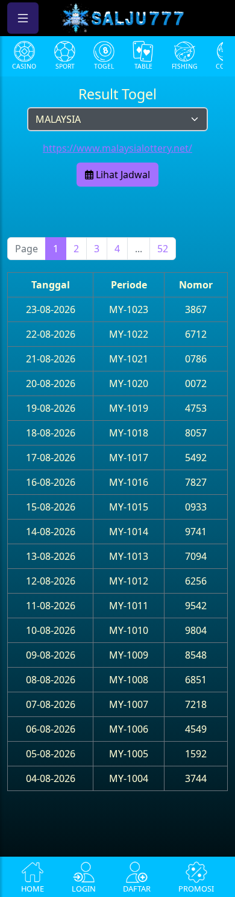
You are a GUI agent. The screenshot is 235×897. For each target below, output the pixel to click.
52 (162, 248)
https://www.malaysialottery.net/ (117, 148)
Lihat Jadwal (121, 174)
